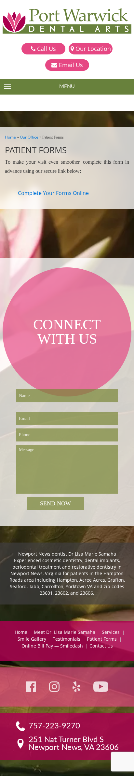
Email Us (70, 65)
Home (10, 137)
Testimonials (66, 639)
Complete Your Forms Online (53, 193)
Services (111, 632)
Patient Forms (102, 639)
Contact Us (101, 646)
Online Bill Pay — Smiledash (52, 646)
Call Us (45, 48)
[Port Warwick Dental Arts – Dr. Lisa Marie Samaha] (67, 21)
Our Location (92, 48)
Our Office (29, 137)
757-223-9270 (54, 726)
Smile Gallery (32, 639)
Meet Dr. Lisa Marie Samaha (64, 632)
